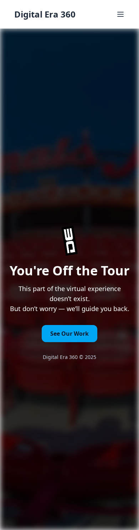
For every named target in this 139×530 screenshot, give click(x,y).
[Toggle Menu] (120, 14)
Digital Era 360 (45, 14)
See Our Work (69, 334)
